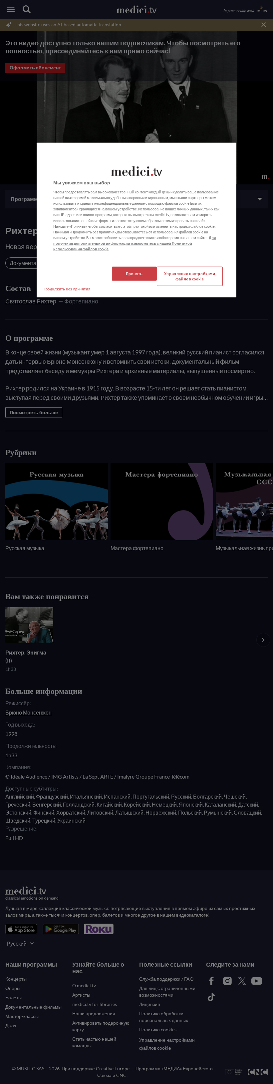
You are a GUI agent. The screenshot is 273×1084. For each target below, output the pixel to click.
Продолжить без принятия (66, 289)
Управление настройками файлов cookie (189, 276)
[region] (136, 219)
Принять (134, 273)
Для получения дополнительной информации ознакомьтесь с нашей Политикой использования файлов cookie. (134, 243)
